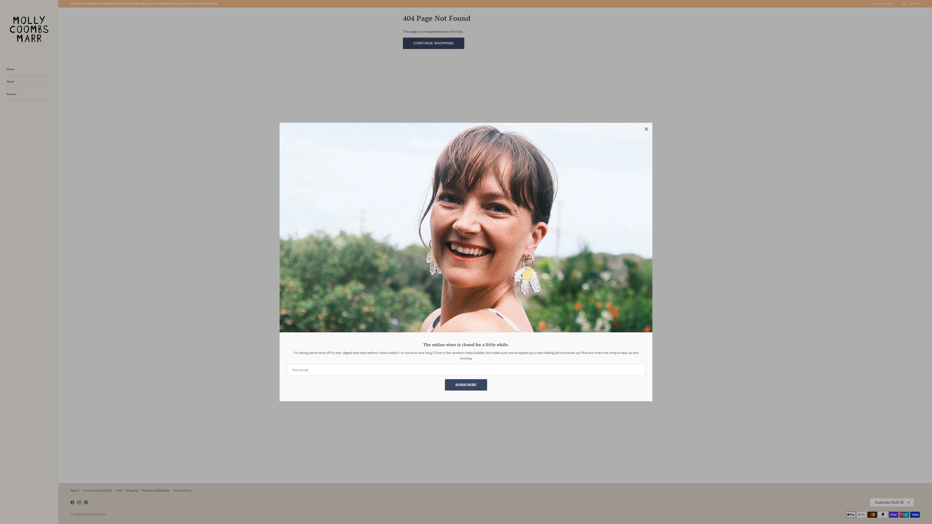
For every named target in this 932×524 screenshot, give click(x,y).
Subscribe (466, 385)
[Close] (646, 128)
